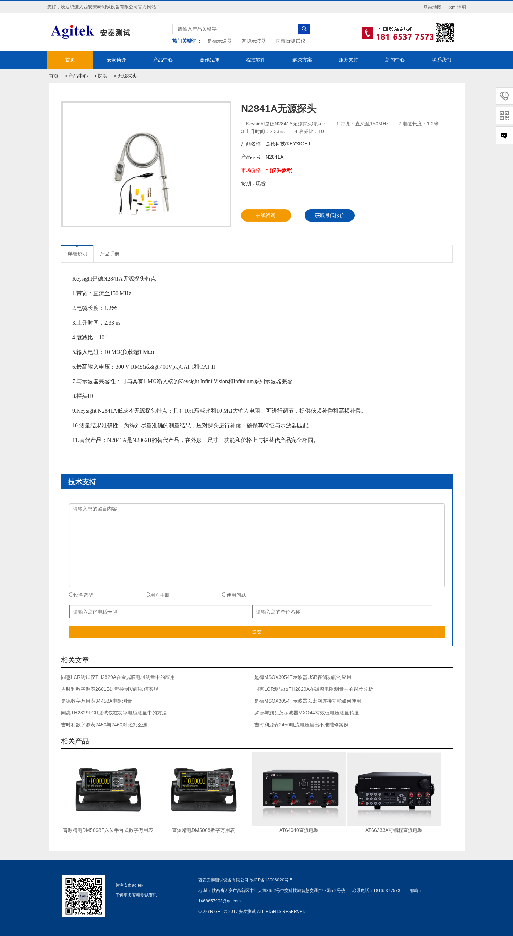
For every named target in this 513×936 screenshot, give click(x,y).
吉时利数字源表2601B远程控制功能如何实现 (109, 689)
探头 (102, 76)
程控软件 (256, 60)
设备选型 (83, 595)
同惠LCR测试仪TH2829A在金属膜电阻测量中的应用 (118, 677)
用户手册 (160, 595)
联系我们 (441, 60)
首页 (70, 60)
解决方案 (302, 60)
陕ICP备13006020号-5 (271, 880)
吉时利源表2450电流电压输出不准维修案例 (301, 724)
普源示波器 (253, 41)
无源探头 (127, 76)
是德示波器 (219, 41)
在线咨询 (265, 215)
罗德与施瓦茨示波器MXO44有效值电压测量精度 (306, 713)
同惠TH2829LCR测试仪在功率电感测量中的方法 (114, 713)
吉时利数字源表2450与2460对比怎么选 (104, 724)
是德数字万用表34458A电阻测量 (96, 701)
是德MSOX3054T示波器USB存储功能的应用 (302, 677)
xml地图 (457, 7)
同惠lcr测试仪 (290, 41)
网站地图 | (434, 7)
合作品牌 (209, 60)
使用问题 (236, 595)
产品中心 (163, 60)
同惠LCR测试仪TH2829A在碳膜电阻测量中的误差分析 (313, 689)
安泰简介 (116, 60)
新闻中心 (395, 60)
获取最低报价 (329, 215)
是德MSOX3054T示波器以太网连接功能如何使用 (307, 701)
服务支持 (348, 60)
